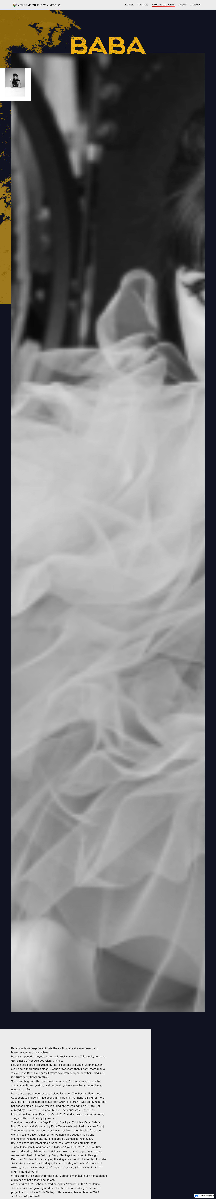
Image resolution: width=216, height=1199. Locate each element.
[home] (36, 5)
